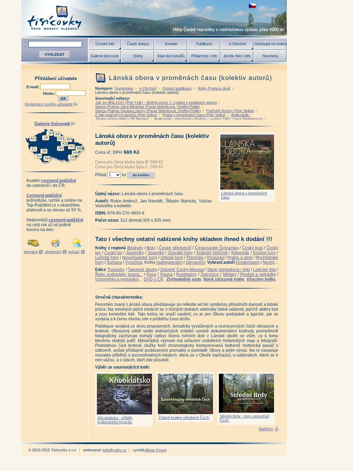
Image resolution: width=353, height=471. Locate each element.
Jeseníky (156, 252)
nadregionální (169, 262)
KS (64, 143)
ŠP (44, 151)
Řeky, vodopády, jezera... (119, 274)
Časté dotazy (138, 44)
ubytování (53, 252)
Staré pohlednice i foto (228, 269)
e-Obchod (237, 44)
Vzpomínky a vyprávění (117, 279)
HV (60, 148)
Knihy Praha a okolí (214, 88)
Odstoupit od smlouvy (270, 44)
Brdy (151, 247)
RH (69, 139)
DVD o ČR (153, 279)
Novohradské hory (139, 257)
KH (33, 139)
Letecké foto (264, 269)
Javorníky (135, 252)
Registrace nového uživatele (48, 104)
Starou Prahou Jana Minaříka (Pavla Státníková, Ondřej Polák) (147, 106)
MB (79, 148)
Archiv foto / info (237, 56)
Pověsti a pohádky (258, 274)
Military (229, 274)
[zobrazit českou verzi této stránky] (252, 5)
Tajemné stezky (142, 269)
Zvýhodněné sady (184, 279)
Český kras (252, 247)
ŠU (38, 156)
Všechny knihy (260, 279)
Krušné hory (264, 252)
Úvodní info (104, 44)
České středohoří (175, 247)
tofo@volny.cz (115, 450)
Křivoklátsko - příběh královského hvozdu (115, 420)
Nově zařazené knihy (223, 279)
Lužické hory (107, 257)
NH (47, 158)
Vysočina (133, 262)
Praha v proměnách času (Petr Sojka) (194, 115)
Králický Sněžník (212, 252)
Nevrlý (269, 262)
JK (46, 138)
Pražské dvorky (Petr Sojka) (230, 111)
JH (50, 133)
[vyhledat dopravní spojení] (33, 247)
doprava (31, 252)
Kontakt (171, 44)
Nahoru (266, 429)
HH (76, 153)
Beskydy (135, 247)
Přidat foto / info (204, 56)
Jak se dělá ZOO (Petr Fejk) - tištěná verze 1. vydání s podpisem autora (156, 102)
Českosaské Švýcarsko (217, 247)
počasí (74, 252)
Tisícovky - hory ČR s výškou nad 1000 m (154, 18)
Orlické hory (172, 257)
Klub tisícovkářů (171, 56)
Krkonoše (240, 252)
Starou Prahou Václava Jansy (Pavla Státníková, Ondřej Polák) (148, 111)
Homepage (124, 88)
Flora (151, 274)
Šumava (114, 262)
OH (61, 139)
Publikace (204, 44)
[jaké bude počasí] (76, 247)
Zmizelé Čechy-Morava (182, 269)
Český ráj (113, 252)
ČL (34, 149)
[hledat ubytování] (55, 247)
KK (58, 134)
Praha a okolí (240, 257)
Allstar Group (155, 450)
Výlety (138, 56)
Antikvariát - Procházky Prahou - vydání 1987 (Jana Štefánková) (208, 119)
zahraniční (195, 262)
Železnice (210, 274)
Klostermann (248, 262)
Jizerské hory (180, 252)
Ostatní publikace (177, 88)
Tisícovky (115, 269)
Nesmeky (270, 56)
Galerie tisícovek (105, 56)
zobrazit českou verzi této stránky (252, 5)
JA (72, 157)
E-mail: (33, 87)
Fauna (166, 274)
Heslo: (49, 93)
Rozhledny (186, 274)
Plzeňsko (195, 257)
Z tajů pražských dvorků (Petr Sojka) (126, 115)
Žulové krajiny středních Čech (184, 417)
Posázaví (215, 257)
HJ (72, 146)
